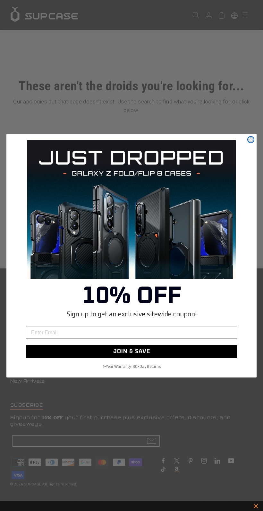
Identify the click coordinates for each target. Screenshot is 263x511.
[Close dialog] (251, 139)
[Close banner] (256, 506)
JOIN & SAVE (131, 351)
